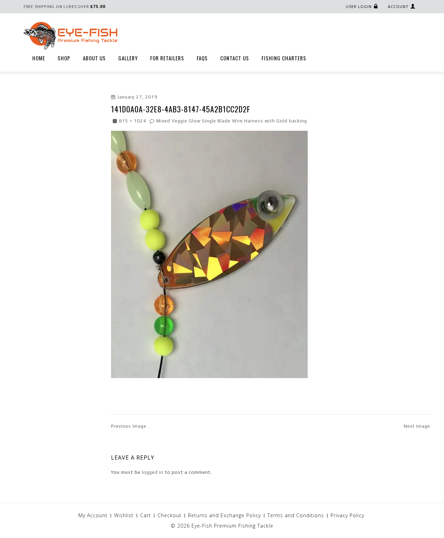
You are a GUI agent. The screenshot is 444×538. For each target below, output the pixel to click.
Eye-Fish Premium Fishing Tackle (232, 525)
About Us (94, 58)
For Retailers (167, 58)
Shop (64, 58)
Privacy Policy (347, 515)
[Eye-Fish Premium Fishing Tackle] (70, 35)
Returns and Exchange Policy (224, 515)
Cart (145, 515)
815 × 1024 (132, 120)
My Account (93, 515)
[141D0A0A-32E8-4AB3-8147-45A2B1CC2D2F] (209, 253)
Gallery (128, 58)
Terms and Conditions (295, 515)
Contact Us (234, 58)
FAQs (202, 58)
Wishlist (124, 515)
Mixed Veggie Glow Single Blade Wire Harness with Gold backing (231, 120)
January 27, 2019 (137, 97)
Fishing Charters (284, 58)
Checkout (169, 515)
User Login (359, 6)
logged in (152, 472)
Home (38, 58)
